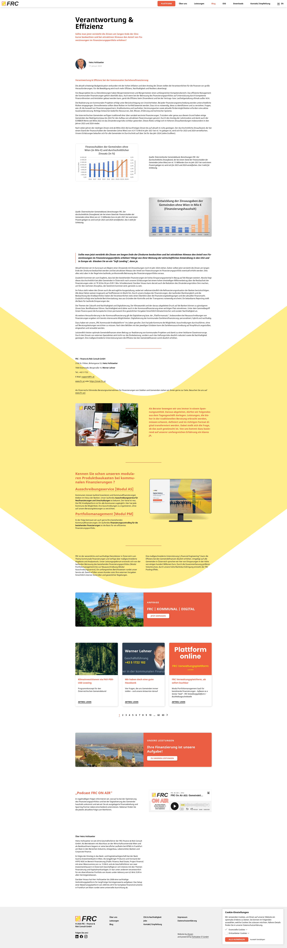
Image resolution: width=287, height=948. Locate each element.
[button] (166, 3)
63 (163, 715)
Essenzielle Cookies (237, 929)
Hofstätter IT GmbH (200, 937)
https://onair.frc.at (98, 381)
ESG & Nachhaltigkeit (152, 917)
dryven (190, 934)
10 (150, 715)
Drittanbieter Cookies (238, 933)
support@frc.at (88, 376)
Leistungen (114, 921)
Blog (111, 924)
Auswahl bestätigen (257, 939)
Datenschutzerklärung (187, 921)
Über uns (113, 917)
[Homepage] (10, 3)
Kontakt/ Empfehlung (153, 924)
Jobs (145, 921)
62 (159, 715)
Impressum (182, 917)
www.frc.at (80, 381)
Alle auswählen (237, 939)
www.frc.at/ (80, 393)
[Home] (92, 919)
